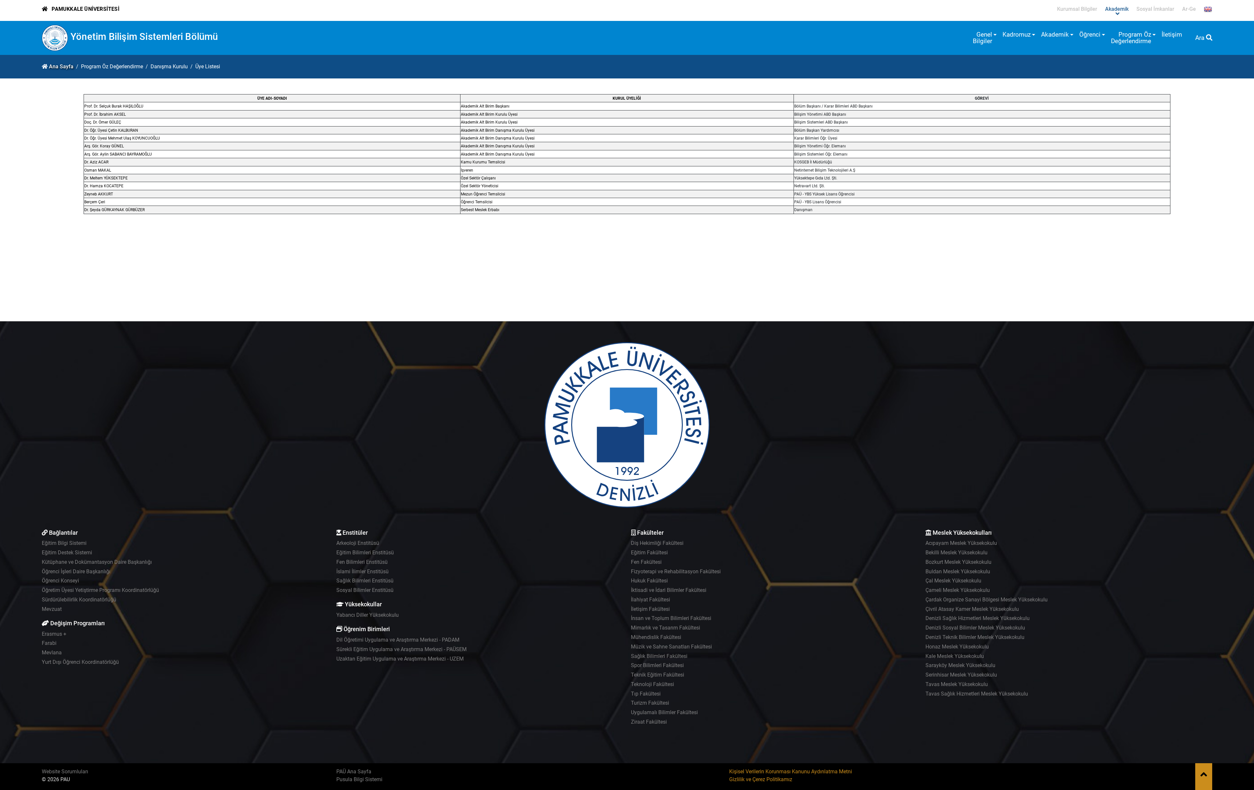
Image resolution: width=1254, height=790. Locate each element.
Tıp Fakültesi (646, 694)
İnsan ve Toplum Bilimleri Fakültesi (671, 618)
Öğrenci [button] (1090, 34)
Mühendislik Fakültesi (656, 637)
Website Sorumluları (65, 771)
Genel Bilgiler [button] (982, 38)
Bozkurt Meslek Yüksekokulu (958, 562)
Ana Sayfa (61, 66)
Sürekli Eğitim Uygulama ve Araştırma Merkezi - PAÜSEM (401, 649)
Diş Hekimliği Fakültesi (657, 543)
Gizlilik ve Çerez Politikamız (760, 779)
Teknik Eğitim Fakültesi (657, 675)
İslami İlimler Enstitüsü (362, 571)
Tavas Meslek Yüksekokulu (956, 684)
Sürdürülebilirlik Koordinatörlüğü (79, 600)
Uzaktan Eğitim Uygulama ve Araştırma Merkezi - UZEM (400, 659)
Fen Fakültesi (646, 562)
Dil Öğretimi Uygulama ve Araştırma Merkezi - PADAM (397, 640)
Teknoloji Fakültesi (652, 684)
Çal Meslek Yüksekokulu (953, 581)
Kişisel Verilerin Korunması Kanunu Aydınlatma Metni (790, 771)
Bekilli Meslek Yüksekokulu (956, 552)
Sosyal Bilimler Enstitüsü (365, 590)
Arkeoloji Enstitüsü (357, 543)
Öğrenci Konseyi (60, 581)
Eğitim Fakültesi (649, 552)
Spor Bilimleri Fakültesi (657, 665)
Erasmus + (54, 634)
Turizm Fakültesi (650, 703)
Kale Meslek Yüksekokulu (954, 656)
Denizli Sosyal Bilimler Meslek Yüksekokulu (975, 628)
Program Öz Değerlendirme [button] (1131, 38)
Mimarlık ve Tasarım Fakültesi (665, 628)
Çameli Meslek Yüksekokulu (957, 590)
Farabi (49, 643)
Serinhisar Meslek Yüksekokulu (961, 675)
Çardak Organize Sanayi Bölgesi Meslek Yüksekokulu (986, 600)
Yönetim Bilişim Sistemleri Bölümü (144, 36)
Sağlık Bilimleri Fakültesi (659, 656)
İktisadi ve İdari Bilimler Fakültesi (668, 590)
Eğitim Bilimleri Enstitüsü (365, 552)
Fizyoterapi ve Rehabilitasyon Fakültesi (676, 571)
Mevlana (52, 652)
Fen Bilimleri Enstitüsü (362, 562)
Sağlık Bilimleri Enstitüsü (365, 581)
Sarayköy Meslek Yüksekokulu (960, 665)
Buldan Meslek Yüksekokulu (957, 571)
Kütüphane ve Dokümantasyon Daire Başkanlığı (97, 562)
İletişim (1172, 34)
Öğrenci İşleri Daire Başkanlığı (76, 571)
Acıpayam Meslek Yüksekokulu (961, 543)
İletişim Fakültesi (650, 609)
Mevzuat (52, 609)
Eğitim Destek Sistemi (67, 552)
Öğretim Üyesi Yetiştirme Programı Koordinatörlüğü (100, 590)
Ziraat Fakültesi (649, 722)
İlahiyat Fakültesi (650, 600)
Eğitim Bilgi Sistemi (64, 543)
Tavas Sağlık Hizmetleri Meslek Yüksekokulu (976, 694)
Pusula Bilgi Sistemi (359, 779)
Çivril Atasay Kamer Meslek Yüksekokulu (972, 609)
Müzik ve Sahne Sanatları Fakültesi (671, 647)
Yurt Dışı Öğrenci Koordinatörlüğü (80, 662)
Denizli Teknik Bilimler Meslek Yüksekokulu (974, 637)
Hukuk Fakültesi (649, 581)
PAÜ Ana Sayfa (353, 771)
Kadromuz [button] (1017, 34)
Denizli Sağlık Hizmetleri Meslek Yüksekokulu (977, 618)
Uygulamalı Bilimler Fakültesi (664, 712)
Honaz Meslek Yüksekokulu (957, 647)
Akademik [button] (1055, 34)
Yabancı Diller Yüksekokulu (367, 615)
